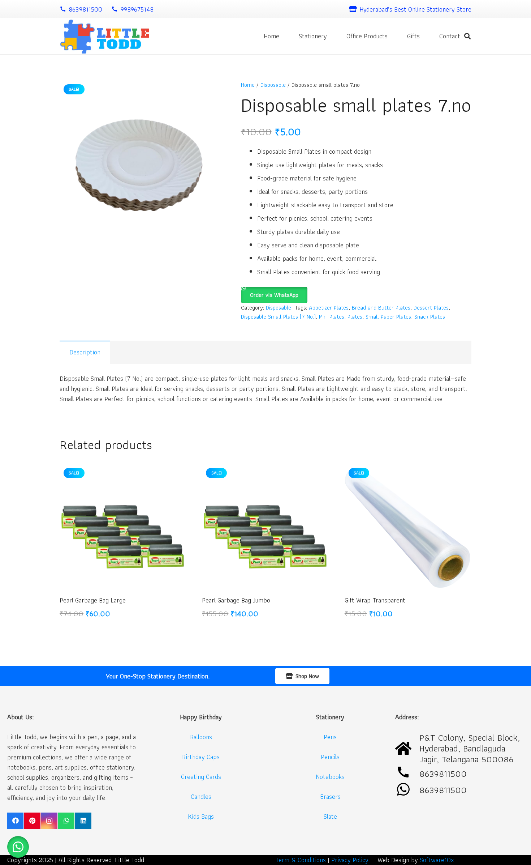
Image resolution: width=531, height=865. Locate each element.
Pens (330, 737)
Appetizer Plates (329, 307)
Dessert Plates (431, 307)
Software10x (437, 860)
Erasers (330, 796)
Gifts (413, 36)
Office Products (367, 36)
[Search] (467, 36)
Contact (449, 36)
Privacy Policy (349, 860)
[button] (274, 291)
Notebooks (330, 776)
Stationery (313, 36)
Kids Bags (201, 816)
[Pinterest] (32, 821)
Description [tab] (84, 352)
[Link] (104, 36)
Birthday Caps (201, 756)
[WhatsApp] (66, 821)
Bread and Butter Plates (381, 307)
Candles (201, 796)
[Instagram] (49, 821)
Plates (354, 316)
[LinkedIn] (83, 821)
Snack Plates (429, 316)
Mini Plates (331, 316)
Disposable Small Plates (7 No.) (278, 316)
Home (271, 36)
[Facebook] (15, 821)
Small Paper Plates (388, 316)
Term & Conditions (300, 860)
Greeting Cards (201, 776)
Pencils (330, 756)
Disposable (273, 84)
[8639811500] (407, 790)
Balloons (201, 737)
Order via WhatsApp (274, 294)
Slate (330, 816)
